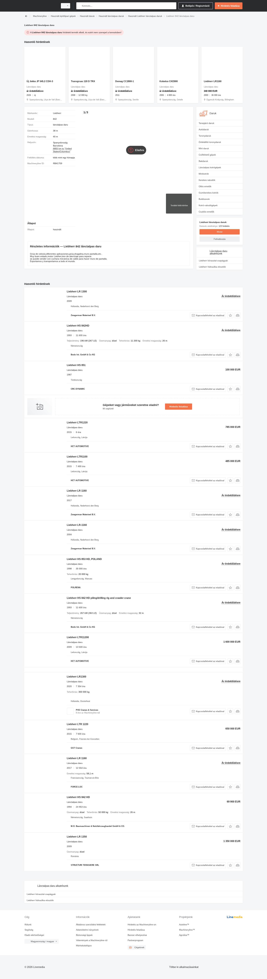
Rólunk (28, 924)
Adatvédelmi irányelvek (87, 930)
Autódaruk (204, 129)
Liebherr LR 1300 (77, 291)
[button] (230, 315)
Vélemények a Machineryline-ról (91, 940)
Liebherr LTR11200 (78, 637)
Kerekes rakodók (207, 180)
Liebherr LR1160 (212, 81)
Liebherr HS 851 (76, 365)
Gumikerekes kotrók (208, 192)
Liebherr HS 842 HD (78, 797)
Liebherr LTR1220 (77, 422)
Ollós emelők (205, 186)
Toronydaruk (205, 136)
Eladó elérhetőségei (34, 935)
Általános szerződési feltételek (91, 924)
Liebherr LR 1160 (77, 490)
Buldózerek (204, 199)
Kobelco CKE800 (168, 81)
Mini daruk (204, 148)
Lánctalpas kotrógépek (210, 167)
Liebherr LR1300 (76, 676)
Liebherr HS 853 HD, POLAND (84, 559)
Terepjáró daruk (206, 123)
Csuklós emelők (206, 211)
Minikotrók (204, 174)
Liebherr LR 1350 (77, 836)
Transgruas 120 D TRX (83, 81)
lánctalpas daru (60, 124)
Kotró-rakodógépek (208, 205)
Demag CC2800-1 (124, 81)
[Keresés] (79, 6)
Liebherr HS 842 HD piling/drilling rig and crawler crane (99, 598)
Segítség (29, 930)
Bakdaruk (203, 161)
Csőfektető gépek (207, 155)
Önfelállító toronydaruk (210, 142)
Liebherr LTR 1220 (77, 724)
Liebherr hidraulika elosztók (212, 267)
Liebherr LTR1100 (77, 456)
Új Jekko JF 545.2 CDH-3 (40, 81)
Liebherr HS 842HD (78, 325)
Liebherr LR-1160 (77, 525)
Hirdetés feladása (178, 406)
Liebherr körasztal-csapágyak (213, 260)
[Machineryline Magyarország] (41, 6)
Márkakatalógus (84, 945)
